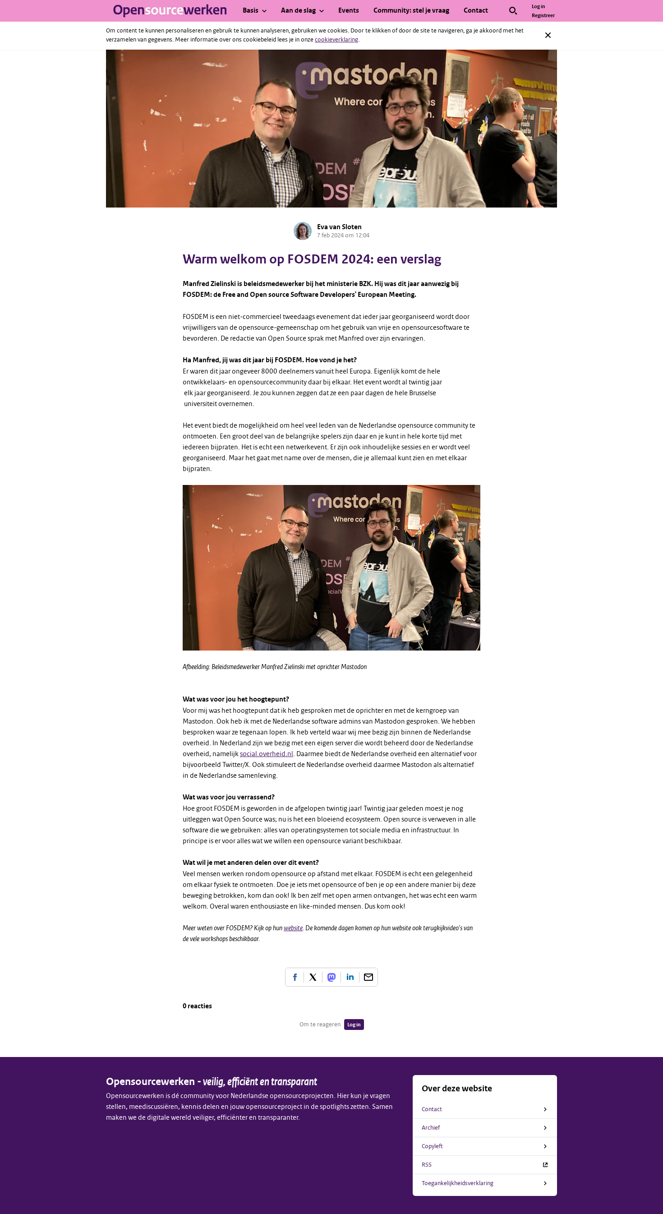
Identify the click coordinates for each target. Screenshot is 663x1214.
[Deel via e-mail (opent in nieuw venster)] (368, 977)
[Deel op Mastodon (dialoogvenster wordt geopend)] (331, 977)
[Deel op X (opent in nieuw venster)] (313, 977)
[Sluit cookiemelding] (548, 35)
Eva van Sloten (339, 227)
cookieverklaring (336, 39)
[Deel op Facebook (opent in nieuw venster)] (294, 977)
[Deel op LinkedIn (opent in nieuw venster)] (350, 977)
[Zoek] (513, 11)
